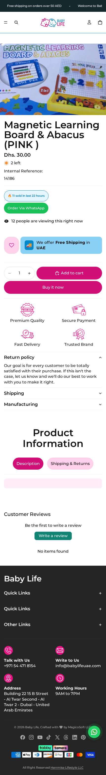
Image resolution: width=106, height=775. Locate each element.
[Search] (16, 22)
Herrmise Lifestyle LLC (67, 767)
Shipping (14, 393)
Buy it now (53, 287)
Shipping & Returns (70, 463)
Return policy (19, 357)
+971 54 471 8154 (20, 665)
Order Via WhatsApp (26, 208)
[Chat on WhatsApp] (94, 732)
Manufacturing (21, 404)
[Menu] (5, 22)
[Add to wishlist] (11, 245)
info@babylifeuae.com (78, 665)
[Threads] (66, 737)
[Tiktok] (49, 737)
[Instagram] (31, 737)
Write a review (53, 535)
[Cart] (100, 22)
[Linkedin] (75, 737)
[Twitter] (57, 737)
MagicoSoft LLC (79, 727)
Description (28, 463)
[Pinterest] (83, 737)
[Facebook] (23, 737)
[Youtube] (40, 737)
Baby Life (32, 727)
